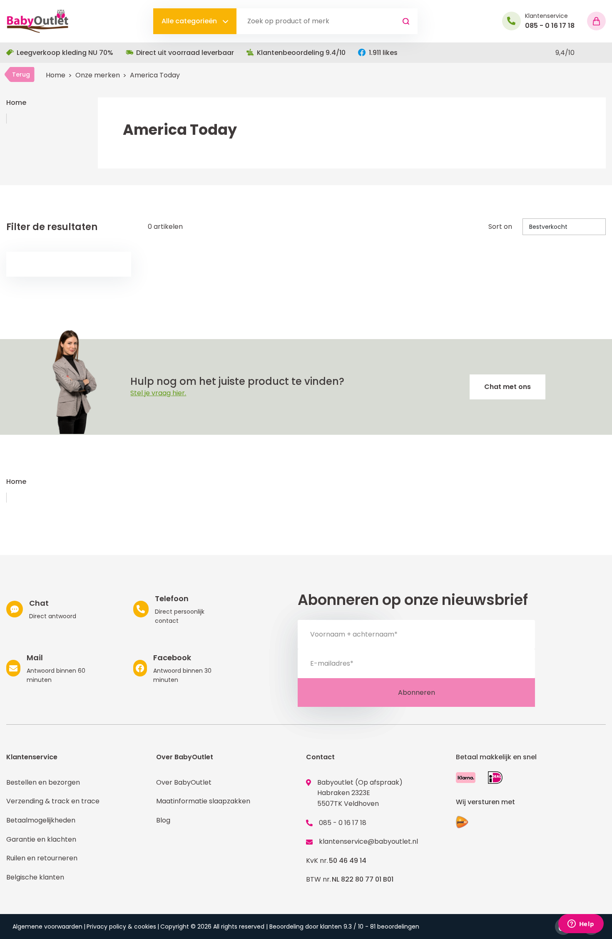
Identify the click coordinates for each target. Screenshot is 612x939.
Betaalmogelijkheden (40, 820)
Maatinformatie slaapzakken (203, 801)
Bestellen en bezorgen (43, 782)
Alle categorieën (190, 21)
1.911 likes (383, 52)
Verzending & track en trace (53, 801)
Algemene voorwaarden (47, 926)
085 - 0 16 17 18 (342, 823)
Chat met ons (507, 386)
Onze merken (97, 75)
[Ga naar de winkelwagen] (596, 21)
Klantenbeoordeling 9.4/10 (301, 52)
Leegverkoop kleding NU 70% (65, 52)
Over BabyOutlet (183, 782)
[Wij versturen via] (462, 822)
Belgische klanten (35, 877)
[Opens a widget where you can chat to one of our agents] (581, 924)
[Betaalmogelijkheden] (465, 777)
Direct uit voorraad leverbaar (185, 52)
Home (55, 75)
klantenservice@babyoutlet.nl (368, 841)
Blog (163, 820)
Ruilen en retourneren (41, 858)
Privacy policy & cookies (121, 926)
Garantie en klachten (41, 839)
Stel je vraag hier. (158, 393)
